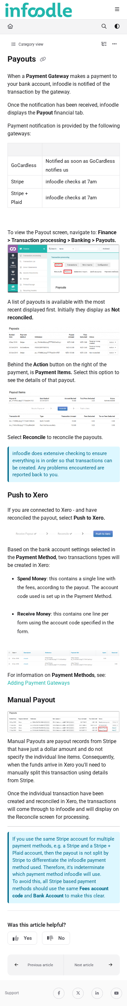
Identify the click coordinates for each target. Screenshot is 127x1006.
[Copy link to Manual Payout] (65, 700)
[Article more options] (114, 44)
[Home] (38, 10)
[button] (35, 964)
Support (12, 993)
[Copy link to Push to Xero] (58, 496)
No (61, 938)
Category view (30, 44)
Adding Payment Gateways (38, 683)
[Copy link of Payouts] (43, 59)
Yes (28, 938)
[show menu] (117, 10)
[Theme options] (117, 27)
